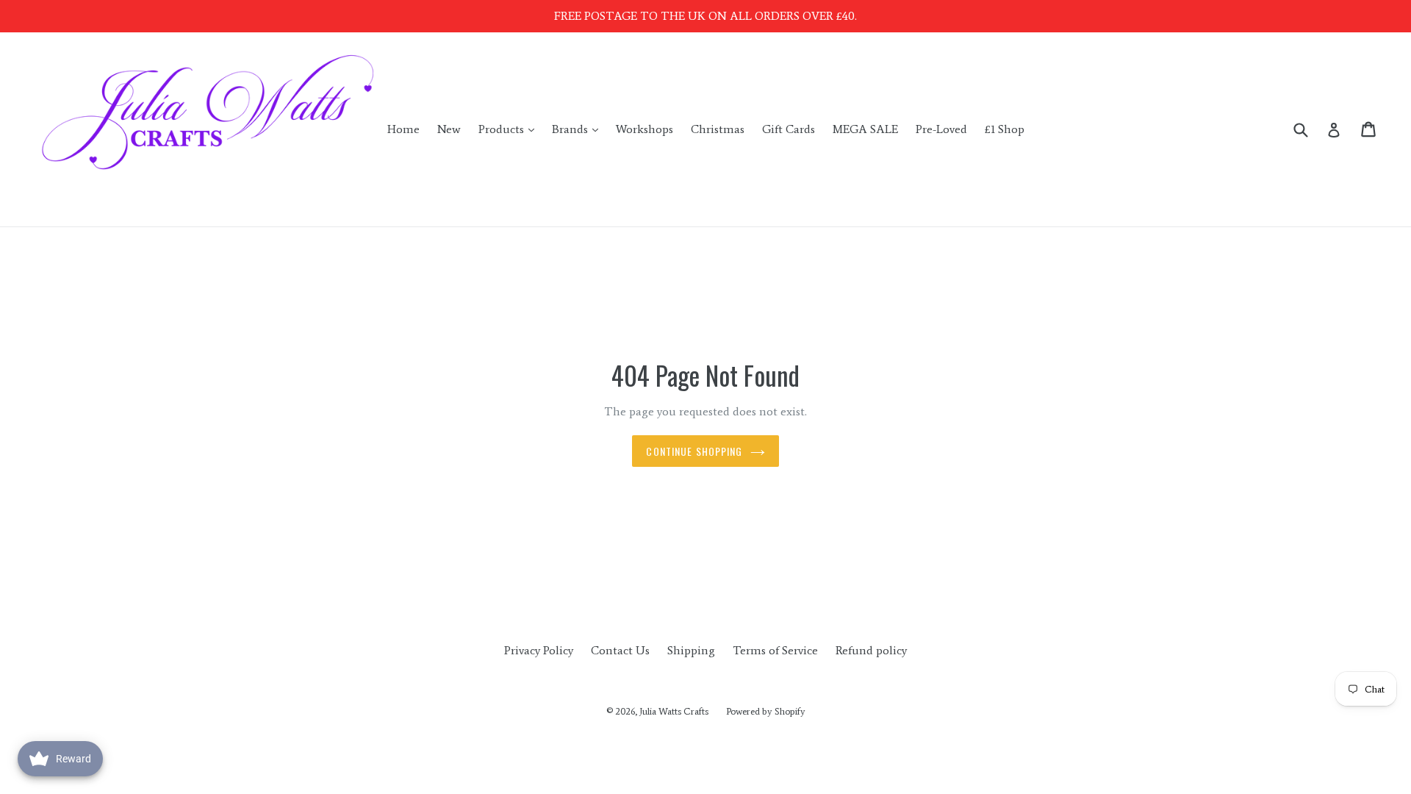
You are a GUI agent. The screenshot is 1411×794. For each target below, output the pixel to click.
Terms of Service (775, 650)
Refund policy (871, 650)
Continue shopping (694, 451)
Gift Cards (788, 129)
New (449, 129)
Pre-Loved (941, 129)
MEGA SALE (865, 129)
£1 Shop (1004, 129)
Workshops (644, 129)
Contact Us (620, 650)
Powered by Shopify (765, 711)
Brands (579, 128)
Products (510, 128)
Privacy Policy (538, 650)
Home (403, 129)
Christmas (717, 129)
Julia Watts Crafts (673, 711)
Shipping (691, 650)
